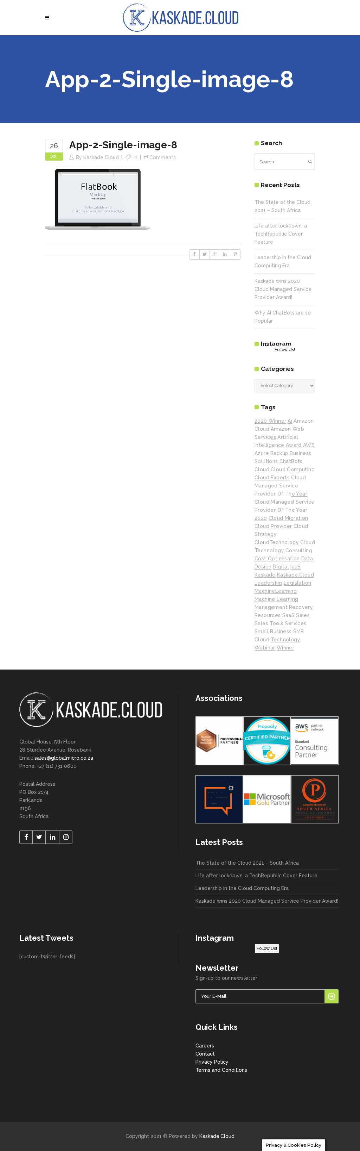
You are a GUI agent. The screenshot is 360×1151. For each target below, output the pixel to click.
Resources (268, 615)
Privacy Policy (212, 1062)
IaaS (295, 567)
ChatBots (291, 461)
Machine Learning (276, 599)
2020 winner (270, 421)
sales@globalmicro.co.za (63, 758)
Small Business (273, 631)
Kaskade (265, 575)
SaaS (288, 615)
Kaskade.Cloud (216, 1136)
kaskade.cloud (295, 575)
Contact (205, 1054)
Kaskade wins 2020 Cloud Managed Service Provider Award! (283, 289)
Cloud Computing (293, 469)
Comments (162, 157)
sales (303, 615)
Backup (279, 453)
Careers (204, 1046)
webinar (265, 648)
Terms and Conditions (221, 1070)
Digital (281, 567)
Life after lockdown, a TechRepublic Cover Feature (281, 234)
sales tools (269, 623)
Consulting (298, 550)
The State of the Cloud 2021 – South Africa (247, 863)
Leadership (268, 583)
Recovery (301, 607)
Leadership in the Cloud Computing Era (242, 888)
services (295, 623)
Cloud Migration (288, 518)
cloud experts (272, 477)
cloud (262, 469)
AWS (309, 445)
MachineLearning (276, 591)
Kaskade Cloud (101, 157)
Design (263, 567)
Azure (262, 453)
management (271, 607)
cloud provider (273, 526)
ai (290, 421)
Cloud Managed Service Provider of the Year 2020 (284, 510)
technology (285, 639)
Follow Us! (285, 349)
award (294, 445)
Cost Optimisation (277, 558)
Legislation (297, 583)
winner (285, 648)
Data (307, 558)
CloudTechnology (277, 542)
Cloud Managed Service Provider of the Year (281, 486)
